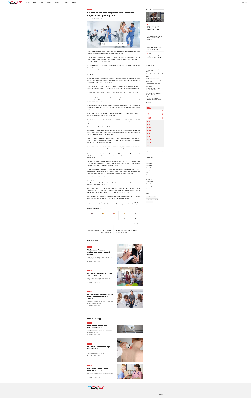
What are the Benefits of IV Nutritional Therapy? (97, 327)
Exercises (148, 163)
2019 (149, 139)
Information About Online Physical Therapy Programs (126, 231)
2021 (149, 133)
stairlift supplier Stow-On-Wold (152, 199)
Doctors (148, 161)
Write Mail (161, 394)
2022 (149, 130)
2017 (149, 145)
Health (34, 2)
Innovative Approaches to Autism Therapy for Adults (99, 274)
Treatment (73, 2)
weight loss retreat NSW (151, 196)
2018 (149, 142)
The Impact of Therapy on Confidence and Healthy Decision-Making (99, 252)
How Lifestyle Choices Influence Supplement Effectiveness (153, 94)
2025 (149, 121)
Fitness (28, 2)
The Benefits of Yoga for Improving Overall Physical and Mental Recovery (154, 47)
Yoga (149, 24)
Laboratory (148, 172)
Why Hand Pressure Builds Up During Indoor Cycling (154, 18)
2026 (149, 108)
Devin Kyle (109, 43)
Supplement (57, 2)
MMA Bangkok (149, 201)
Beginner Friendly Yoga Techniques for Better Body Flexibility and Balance (154, 28)
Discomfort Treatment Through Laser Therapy (98, 348)
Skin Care (49, 2)
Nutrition (41, 2)
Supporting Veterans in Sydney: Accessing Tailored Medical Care (154, 57)
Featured (148, 165)
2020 (149, 136)
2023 (149, 127)
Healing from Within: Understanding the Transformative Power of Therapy (100, 296)
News (147, 174)
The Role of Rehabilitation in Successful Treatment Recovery (154, 37)
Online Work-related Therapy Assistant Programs (98, 369)
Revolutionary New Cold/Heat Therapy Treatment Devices (99, 231)
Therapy (66, 2)
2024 (149, 124)
